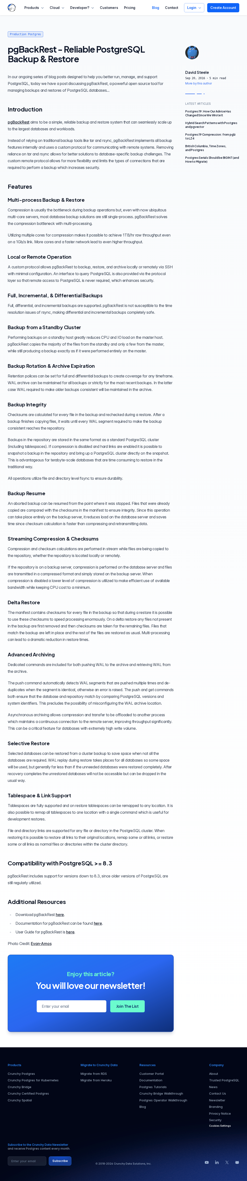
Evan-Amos (41, 943)
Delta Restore (24, 602)
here (60, 914)
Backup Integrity (27, 404)
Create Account (223, 8)
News (213, 1087)
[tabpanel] (212, 77)
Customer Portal (151, 1074)
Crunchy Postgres (21, 1074)
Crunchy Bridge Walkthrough (161, 1093)
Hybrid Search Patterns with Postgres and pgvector (211, 125)
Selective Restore (29, 743)
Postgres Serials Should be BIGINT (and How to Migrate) (212, 159)
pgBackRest (18, 122)
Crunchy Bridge (19, 1087)
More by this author (198, 83)
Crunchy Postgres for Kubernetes (33, 1080)
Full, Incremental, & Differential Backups (55, 295)
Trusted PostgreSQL (224, 1080)
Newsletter (217, 1100)
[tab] (192, 52)
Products (31, 8)
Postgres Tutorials (153, 1087)
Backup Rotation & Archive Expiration (51, 366)
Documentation (150, 1080)
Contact (171, 8)
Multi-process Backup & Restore (46, 200)
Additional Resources (37, 901)
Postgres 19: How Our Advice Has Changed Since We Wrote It (208, 113)
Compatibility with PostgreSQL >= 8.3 (60, 863)
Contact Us (217, 1093)
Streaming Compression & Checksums (53, 538)
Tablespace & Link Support (39, 795)
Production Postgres (25, 34)
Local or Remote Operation (39, 257)
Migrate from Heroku (96, 1080)
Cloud (55, 8)
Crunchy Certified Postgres (28, 1093)
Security (215, 1120)
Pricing (130, 8)
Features (20, 186)
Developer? (79, 8)
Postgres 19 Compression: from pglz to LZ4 (210, 136)
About (213, 1074)
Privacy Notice (220, 1113)
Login (191, 8)
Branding (216, 1107)
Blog (155, 8)
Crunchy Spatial (20, 1100)
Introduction (25, 109)
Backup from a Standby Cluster (44, 327)
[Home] (12, 8)
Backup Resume (26, 493)
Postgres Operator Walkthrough (163, 1100)
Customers (109, 8)
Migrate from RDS (94, 1074)
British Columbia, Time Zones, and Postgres (205, 148)
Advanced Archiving (31, 654)
